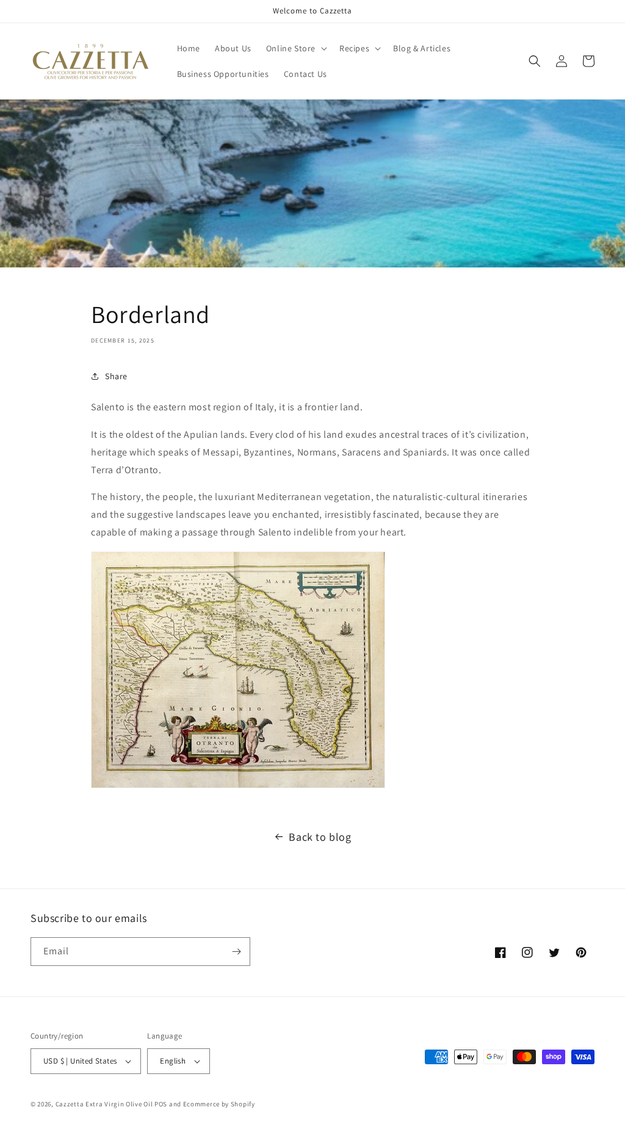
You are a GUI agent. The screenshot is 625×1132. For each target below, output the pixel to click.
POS (160, 1104)
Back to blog (320, 837)
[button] (295, 48)
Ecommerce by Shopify (219, 1104)
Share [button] (116, 376)
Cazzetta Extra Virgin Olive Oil (104, 1104)
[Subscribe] (236, 951)
